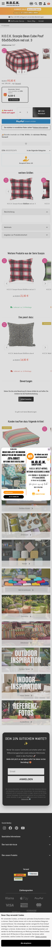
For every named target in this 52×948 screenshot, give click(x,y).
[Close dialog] (49, 449)
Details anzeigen (41, 936)
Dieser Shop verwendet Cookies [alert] (12, 915)
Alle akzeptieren (26, 943)
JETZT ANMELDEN (14, 497)
